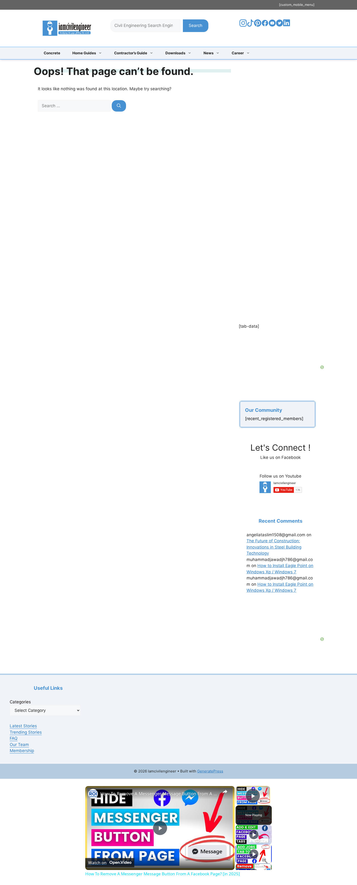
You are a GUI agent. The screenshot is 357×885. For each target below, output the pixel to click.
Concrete (52, 53)
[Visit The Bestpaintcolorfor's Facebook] (265, 25)
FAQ (13, 738)
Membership (22, 750)
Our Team (19, 744)
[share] (225, 791)
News (208, 53)
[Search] (119, 106)
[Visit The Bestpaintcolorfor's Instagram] (243, 25)
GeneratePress (210, 771)
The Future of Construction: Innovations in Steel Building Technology (273, 547)
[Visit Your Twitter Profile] (279, 25)
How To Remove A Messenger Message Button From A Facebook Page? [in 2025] (159, 793)
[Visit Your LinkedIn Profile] (287, 26)
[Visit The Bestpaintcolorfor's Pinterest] (257, 25)
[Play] (254, 834)
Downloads (175, 53)
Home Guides (84, 53)
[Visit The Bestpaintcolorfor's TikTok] (250, 25)
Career (238, 53)
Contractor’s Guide (130, 53)
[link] (93, 794)
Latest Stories (23, 725)
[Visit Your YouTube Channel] (272, 25)
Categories (20, 701)
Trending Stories (26, 732)
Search (195, 25)
